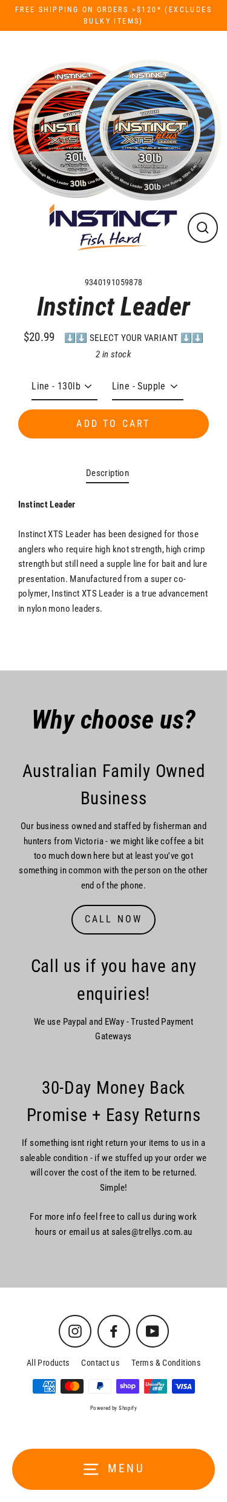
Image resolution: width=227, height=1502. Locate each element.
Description (107, 473)
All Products (48, 1363)
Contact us (100, 1363)
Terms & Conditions (165, 1363)
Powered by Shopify (113, 1408)
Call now (114, 919)
